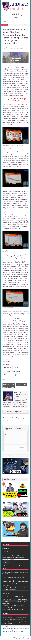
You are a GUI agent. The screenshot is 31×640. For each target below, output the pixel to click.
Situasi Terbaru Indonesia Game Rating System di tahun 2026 (15, 572)
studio (12, 387)
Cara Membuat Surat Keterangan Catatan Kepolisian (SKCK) (13, 606)
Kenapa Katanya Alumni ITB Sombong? (12, 597)
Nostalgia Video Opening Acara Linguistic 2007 (14, 617)
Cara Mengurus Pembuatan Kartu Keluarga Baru (15, 599)
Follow (5, 562)
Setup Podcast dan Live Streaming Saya (12, 619)
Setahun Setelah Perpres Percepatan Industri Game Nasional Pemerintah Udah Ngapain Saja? (15, 580)
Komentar (21, 447)
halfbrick (5, 387)
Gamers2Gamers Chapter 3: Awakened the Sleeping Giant (13, 584)
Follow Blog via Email (8, 552)
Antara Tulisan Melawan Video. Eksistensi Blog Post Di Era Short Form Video (14, 588)
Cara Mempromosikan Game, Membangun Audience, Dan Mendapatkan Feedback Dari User (15, 576)
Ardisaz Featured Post (8, 49)
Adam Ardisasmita (21, 47)
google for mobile (22, 384)
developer (6, 384)
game (12, 384)
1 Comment (24, 49)
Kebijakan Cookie (22, 633)
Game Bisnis (17, 49)
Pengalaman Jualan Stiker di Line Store (12, 609)
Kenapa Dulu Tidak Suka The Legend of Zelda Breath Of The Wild (14, 622)
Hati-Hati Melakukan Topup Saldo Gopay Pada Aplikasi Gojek (14, 602)
